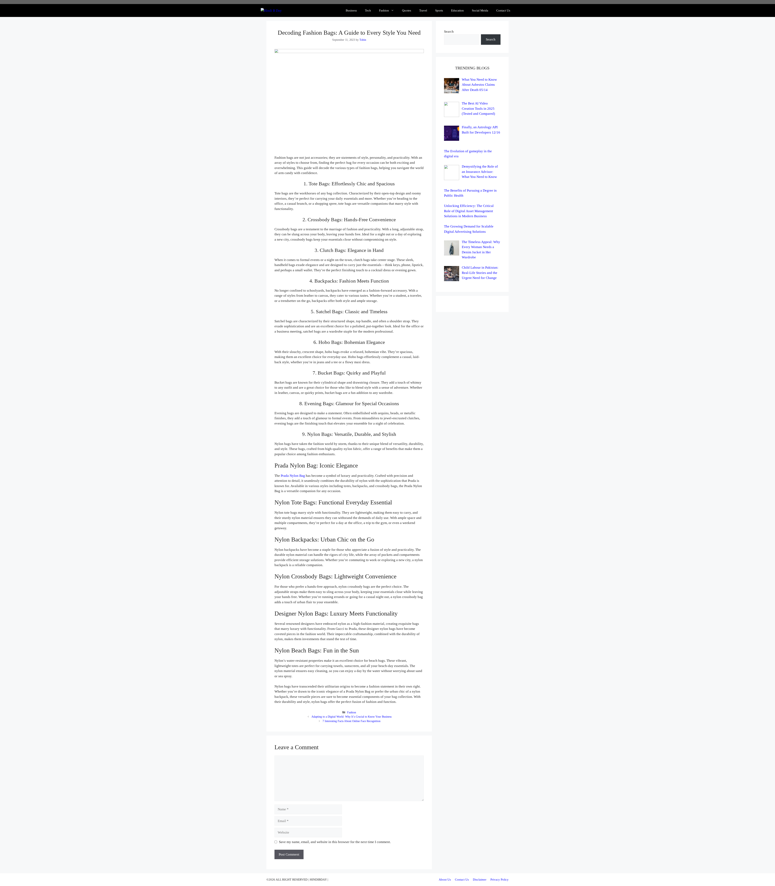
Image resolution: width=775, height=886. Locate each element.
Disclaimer (479, 879)
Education (457, 10)
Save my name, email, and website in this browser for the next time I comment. (335, 842)
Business (351, 10)
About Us (445, 879)
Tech (368, 10)
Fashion (384, 10)
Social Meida (480, 10)
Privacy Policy (499, 879)
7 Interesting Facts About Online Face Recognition (351, 721)
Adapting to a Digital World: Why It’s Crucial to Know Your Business (351, 716)
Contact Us (503, 10)
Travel (423, 10)
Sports (439, 10)
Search (449, 31)
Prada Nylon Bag (293, 476)
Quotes (406, 10)
